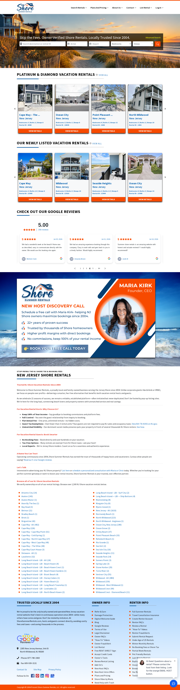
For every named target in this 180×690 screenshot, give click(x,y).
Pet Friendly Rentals (141, 654)
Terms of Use (100, 629)
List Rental (145, 7)
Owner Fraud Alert (103, 643)
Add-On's (99, 665)
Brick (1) (25, 517)
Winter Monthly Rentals (143, 643)
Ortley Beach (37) (104, 531)
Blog (97, 622)
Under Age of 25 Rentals (143, 640)
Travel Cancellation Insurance (145, 615)
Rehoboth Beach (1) (105, 539)
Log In (159, 7)
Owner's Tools (101, 657)
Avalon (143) (27, 496)
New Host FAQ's (102, 668)
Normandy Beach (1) (105, 514)
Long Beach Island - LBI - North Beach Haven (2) (43, 592)
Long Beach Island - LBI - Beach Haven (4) (40, 563)
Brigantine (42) (28, 521)
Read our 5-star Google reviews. (38, 460)
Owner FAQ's (100, 636)
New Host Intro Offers (104, 672)
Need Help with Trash (104, 682)
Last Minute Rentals (141, 657)
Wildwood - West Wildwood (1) (109, 585)
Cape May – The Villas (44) (33, 546)
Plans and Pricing (99, 7)
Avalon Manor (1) (29, 499)
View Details (35, 131)
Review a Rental (139, 625)
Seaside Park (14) (103, 556)
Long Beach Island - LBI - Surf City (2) (112, 492)
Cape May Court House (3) (32, 549)
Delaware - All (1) (29, 553)
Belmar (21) (26, 510)
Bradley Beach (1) (29, 514)
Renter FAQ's (138, 622)
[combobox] (43, 43)
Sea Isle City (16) (103, 549)
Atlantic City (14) (29, 492)
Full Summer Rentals (141, 611)
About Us (116, 7)
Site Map (37, 669)
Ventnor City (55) (103, 574)
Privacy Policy (54, 669)
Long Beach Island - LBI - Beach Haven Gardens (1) (43, 571)
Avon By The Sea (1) (30, 503)
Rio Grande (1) (102, 542)
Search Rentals (78, 7)
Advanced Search (153, 37)
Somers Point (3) (103, 560)
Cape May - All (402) (30, 524)
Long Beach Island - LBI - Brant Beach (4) (39, 574)
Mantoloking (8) (103, 499)
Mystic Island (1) (103, 507)
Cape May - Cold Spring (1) (33, 535)
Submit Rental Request (142, 636)
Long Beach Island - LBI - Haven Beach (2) (40, 581)
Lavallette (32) (28, 556)
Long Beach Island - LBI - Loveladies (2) (39, 588)
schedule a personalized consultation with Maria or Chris (98, 470)
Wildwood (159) (103, 581)
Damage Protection (104, 615)
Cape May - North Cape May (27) (35, 539)
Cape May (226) (28, 528)
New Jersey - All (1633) (106, 510)
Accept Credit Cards (103, 654)
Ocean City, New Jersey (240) (108, 524)
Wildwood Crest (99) (105, 588)
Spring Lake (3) (102, 563)
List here (66, 470)
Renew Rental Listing (104, 661)
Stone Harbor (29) (104, 567)
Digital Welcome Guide (105, 618)
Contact (130, 7)
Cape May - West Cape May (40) (35, 542)
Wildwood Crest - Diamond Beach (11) (113, 592)
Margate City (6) (103, 503)
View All (103, 75)
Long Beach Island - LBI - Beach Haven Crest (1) (42, 567)
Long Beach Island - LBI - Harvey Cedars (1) (40, 578)
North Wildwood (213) (106, 517)
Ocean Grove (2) (103, 528)
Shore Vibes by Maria (104, 679)
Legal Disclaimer (102, 633)
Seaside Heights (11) (105, 553)
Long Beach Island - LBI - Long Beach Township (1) (44, 585)
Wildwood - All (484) (105, 578)
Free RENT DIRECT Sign (105, 650)
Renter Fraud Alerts (141, 633)
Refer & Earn (100, 611)
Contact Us (22, 669)
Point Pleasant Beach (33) (108, 535)
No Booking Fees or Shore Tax (145, 647)
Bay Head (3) (27, 507)
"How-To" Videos (102, 640)
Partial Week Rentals (141, 650)
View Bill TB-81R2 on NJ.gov (144, 423)
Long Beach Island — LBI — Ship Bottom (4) (115, 496)
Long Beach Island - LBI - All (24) (36, 560)
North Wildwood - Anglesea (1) (109, 521)
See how (140, 427)
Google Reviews (102, 625)
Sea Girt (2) (101, 546)
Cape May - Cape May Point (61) (35, 531)
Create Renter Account (142, 618)
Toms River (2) (102, 571)
